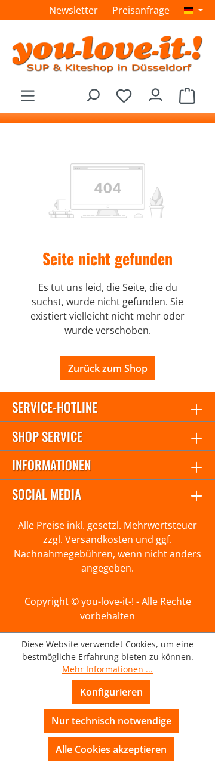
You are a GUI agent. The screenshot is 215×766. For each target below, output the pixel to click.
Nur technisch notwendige (111, 720)
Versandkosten (99, 539)
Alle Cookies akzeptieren (111, 749)
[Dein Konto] (155, 92)
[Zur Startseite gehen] (107, 54)
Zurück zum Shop (108, 368)
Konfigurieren (111, 692)
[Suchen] (92, 92)
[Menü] (28, 92)
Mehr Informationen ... (107, 669)
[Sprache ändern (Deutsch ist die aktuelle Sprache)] (193, 10)
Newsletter (73, 10)
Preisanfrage (141, 10)
